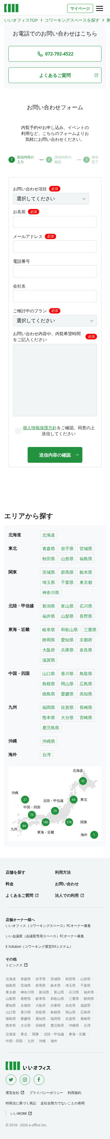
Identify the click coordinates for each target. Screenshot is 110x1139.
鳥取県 (86, 673)
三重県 (90, 629)
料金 (10, 883)
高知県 (86, 694)
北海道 (48, 535)
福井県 (48, 616)
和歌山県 (69, 629)
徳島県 (48, 694)
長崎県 (86, 707)
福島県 (86, 558)
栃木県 (86, 572)
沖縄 (42, 1040)
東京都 (86, 582)
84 (23, 827)
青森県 (48, 548)
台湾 (46, 754)
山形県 (67, 558)
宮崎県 (86, 717)
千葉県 (67, 582)
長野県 (86, 616)
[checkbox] (55, 431)
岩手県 (67, 548)
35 (82, 780)
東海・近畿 (77, 1034)
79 (55, 810)
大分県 (67, 717)
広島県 (86, 683)
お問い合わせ (67, 883)
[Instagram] (25, 1080)
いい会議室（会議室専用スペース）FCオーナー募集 (45, 936)
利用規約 (74, 1092)
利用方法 (63, 872)
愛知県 (67, 639)
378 (70, 822)
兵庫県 (67, 650)
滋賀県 (48, 660)
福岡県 (48, 707)
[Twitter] (11, 1080)
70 (32, 814)
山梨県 (67, 616)
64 (75, 799)
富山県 (67, 606)
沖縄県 (48, 741)
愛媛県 (67, 694)
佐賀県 (67, 707)
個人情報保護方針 (40, 427)
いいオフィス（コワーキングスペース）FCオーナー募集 (48, 925)
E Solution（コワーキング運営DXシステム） (39, 946)
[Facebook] (39, 1080)
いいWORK (18, 1113)
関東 (35, 1034)
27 (24, 799)
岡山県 (67, 683)
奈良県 (86, 650)
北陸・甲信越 (54, 1034)
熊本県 (48, 717)
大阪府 (48, 650)
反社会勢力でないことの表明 (63, 1103)
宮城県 (86, 548)
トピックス (14, 965)
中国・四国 (14, 1040)
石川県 (86, 606)
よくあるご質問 (19, 895)
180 (46, 823)
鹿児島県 (50, 727)
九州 (30, 1040)
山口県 (48, 673)
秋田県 (48, 558)
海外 (53, 1040)
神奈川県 (50, 592)
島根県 (48, 683)
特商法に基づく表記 (21, 1103)
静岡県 (48, 639)
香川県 (67, 673)
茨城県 (48, 572)
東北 (24, 1034)
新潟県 (48, 606)
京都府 (86, 639)
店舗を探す (15, 872)
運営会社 (12, 1092)
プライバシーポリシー (46, 1092)
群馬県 (67, 572)
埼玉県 (48, 582)
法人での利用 (67, 895)
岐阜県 (48, 629)
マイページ (80, 8)
